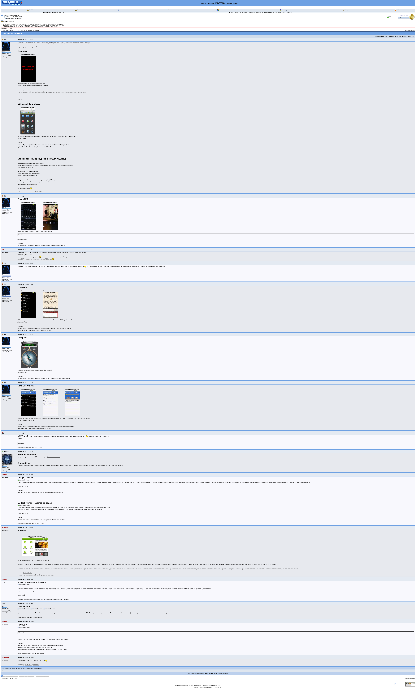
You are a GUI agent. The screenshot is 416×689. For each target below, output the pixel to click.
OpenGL (6, 451)
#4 (23, 263)
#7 (23, 382)
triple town (28, 665)
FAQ (78, 10)
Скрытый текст (23, 632)
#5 (23, 284)
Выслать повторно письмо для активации (260, 12)
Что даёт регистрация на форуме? (282, 12)
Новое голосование (409, 30)
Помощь (122, 10)
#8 (23, 433)
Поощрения (5, 55)
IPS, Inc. (220, 687)
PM (8, 53)
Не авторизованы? (234, 12)
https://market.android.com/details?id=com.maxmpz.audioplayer (46, 245)
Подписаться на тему (381, 36)
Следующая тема (222, 673)
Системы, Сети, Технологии (14, 16)
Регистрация (243, 12)
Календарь (285, 10)
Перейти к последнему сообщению (29, 30)
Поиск (169, 10)
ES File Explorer (26, 259)
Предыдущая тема (194, 673)
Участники (222, 10)
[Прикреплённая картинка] (28, 69)
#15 (23, 657)
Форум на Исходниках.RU (11, 15)
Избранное (348, 10)
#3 (23, 249)
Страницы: (4, 30)
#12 (23, 579)
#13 (23, 603)
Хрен (3, 603)
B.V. (5, 39)
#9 (23, 451)
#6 (23, 334)
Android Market (27, 573)
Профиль (4, 53)
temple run (36, 665)
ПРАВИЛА (31, 10)
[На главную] (12, 2)
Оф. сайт (20, 575)
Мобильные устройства (14, 18)
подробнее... (22, 234)
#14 (23, 621)
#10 (23, 474)
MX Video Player (25, 436)
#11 (23, 527)
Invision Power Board (205, 687)
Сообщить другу (393, 36)
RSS (398, 10)
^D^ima (10, 28)
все (18, 30)
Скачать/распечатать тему (406, 36)
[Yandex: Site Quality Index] (399, 684)
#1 (23, 39)
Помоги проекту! (404, 17)
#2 (23, 196)
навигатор (65, 253)
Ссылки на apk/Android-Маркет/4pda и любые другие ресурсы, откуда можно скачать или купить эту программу (52, 92)
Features (21, 443)
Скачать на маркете (53, 457)
